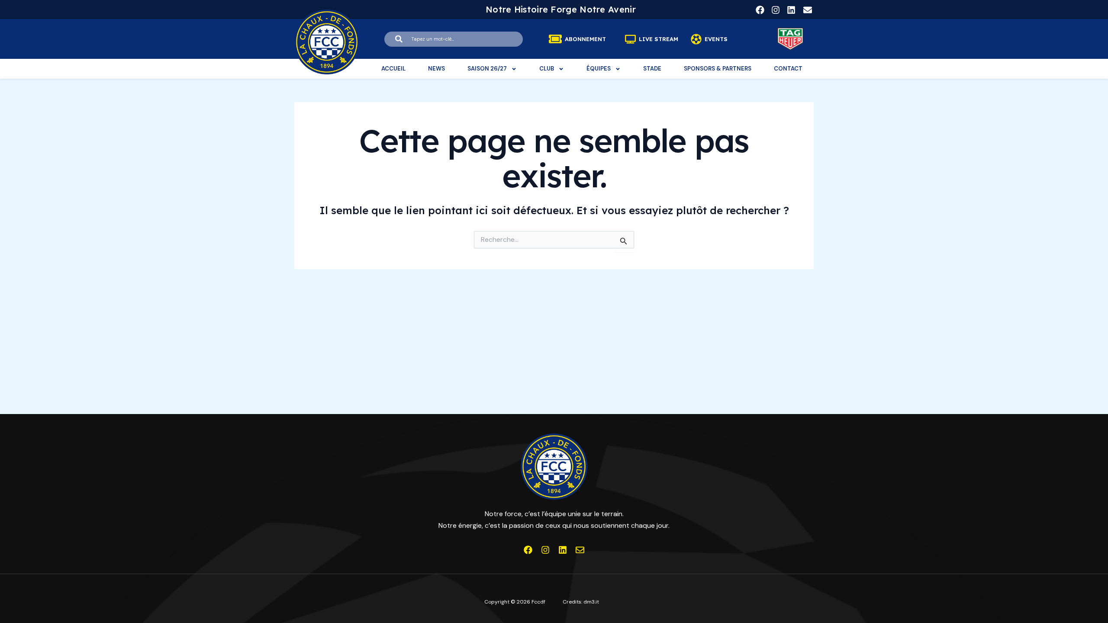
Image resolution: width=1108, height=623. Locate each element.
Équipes (598, 68)
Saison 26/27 (487, 68)
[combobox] (453, 39)
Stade (652, 68)
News (436, 68)
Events (716, 39)
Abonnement (585, 39)
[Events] (696, 39)
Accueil (393, 68)
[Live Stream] (630, 39)
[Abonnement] (555, 38)
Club (546, 68)
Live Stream (658, 39)
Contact (788, 68)
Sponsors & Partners (717, 68)
